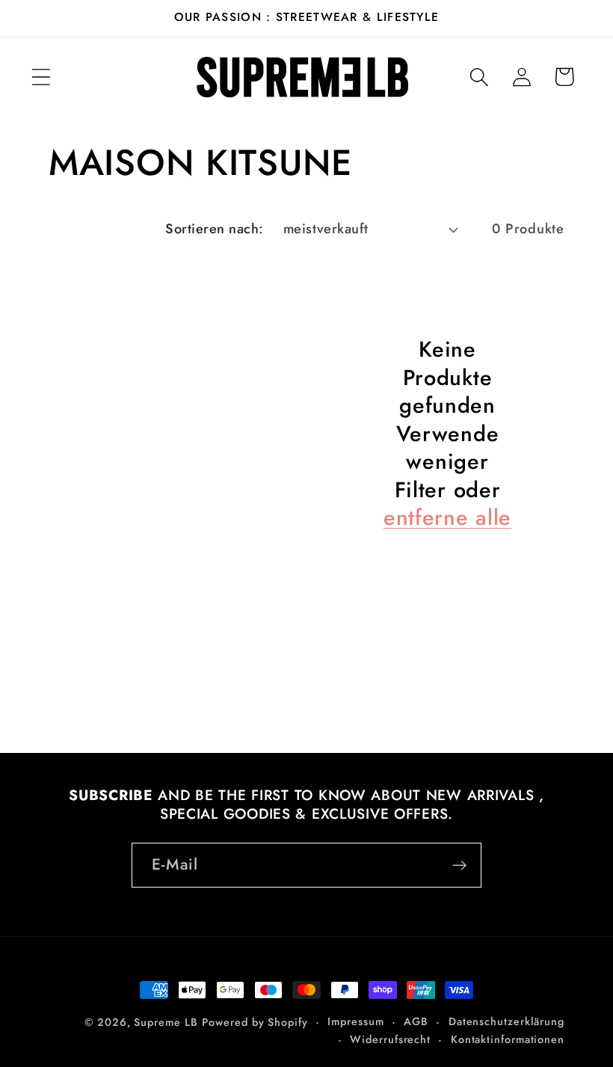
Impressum (355, 1021)
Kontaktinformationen (507, 1039)
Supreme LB (165, 1022)
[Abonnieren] (459, 865)
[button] (40, 76)
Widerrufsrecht (390, 1039)
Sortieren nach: (214, 229)
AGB (416, 1021)
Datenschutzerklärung (506, 1021)
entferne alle (447, 518)
